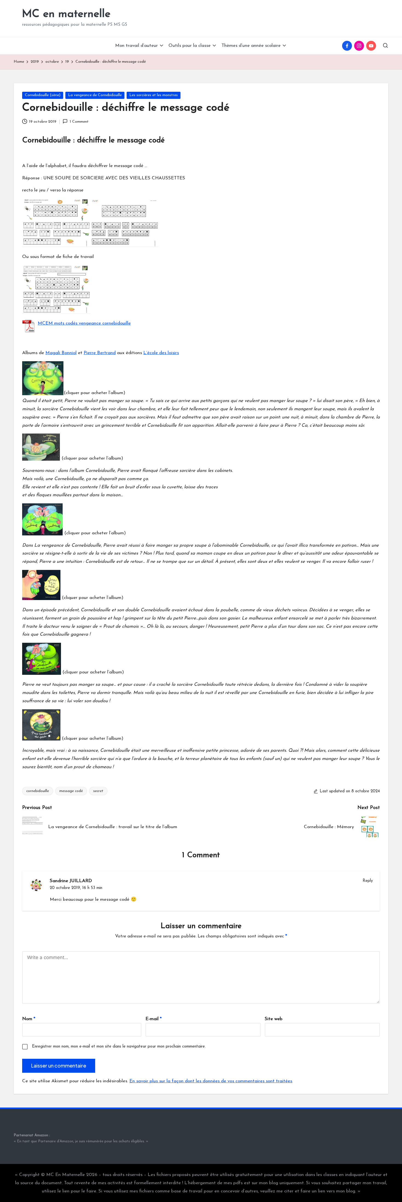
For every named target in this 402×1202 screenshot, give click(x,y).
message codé (71, 791)
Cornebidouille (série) (42, 95)
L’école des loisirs (161, 353)
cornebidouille (37, 791)
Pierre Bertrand (100, 353)
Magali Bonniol (61, 353)
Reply (368, 881)
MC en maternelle (66, 14)
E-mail (153, 1019)
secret (98, 791)
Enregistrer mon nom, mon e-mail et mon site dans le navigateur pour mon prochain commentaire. (119, 1047)
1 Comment (79, 122)
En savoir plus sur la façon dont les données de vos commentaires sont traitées (210, 1081)
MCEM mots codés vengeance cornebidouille (84, 323)
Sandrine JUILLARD (71, 881)
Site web (273, 1019)
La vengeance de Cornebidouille (95, 95)
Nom (28, 1019)
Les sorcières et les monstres (153, 95)
